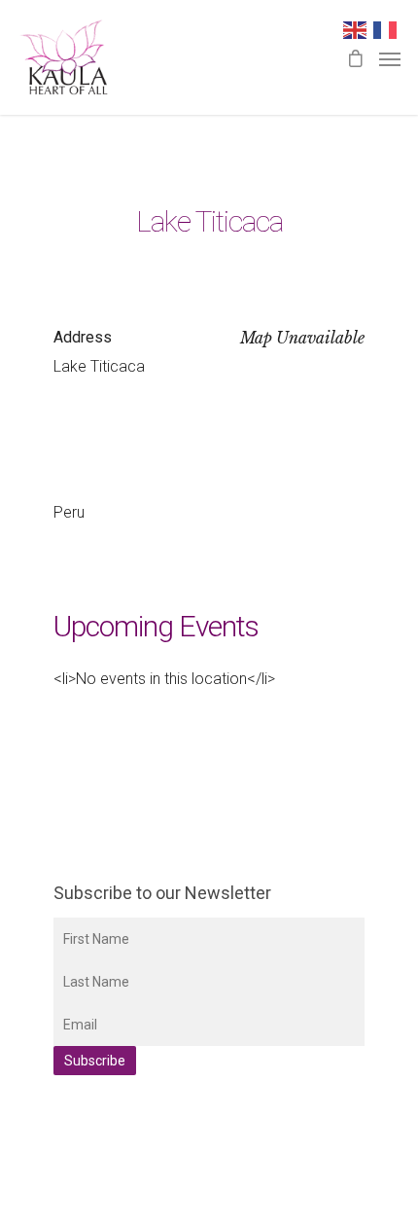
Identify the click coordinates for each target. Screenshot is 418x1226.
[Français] (388, 28)
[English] (358, 28)
